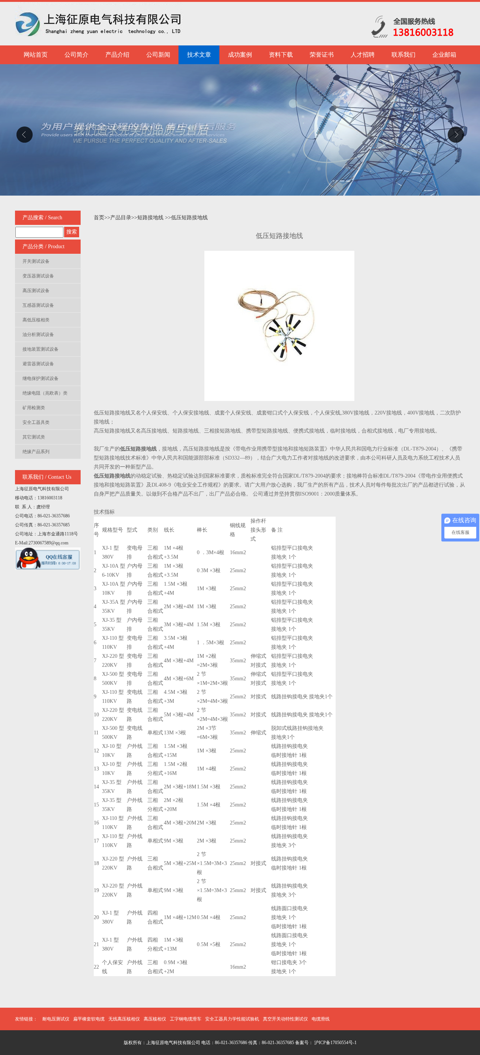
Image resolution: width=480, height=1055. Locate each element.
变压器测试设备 (38, 276)
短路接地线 (151, 217)
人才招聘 (363, 54)
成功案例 (240, 54)
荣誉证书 (322, 54)
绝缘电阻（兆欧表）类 (45, 393)
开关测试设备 (36, 261)
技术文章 (199, 54)
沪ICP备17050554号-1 (335, 1042)
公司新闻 (158, 54)
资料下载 (281, 54)
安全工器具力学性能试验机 (232, 1019)
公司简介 (76, 54)
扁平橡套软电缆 (89, 1019)
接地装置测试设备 (40, 349)
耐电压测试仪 (55, 1019)
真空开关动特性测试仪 (285, 1019)
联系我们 (404, 54)
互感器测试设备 (38, 305)
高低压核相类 (36, 320)
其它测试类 (33, 437)
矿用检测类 (33, 407)
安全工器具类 (36, 422)
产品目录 (120, 217)
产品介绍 (117, 54)
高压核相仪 (155, 1019)
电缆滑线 (321, 1019)
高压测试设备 (36, 290)
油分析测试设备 (38, 334)
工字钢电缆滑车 (185, 1019)
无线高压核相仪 (124, 1019)
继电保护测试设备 (40, 378)
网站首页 (36, 54)
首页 (99, 217)
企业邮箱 (444, 54)
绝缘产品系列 (36, 451)
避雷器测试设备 (38, 363)
